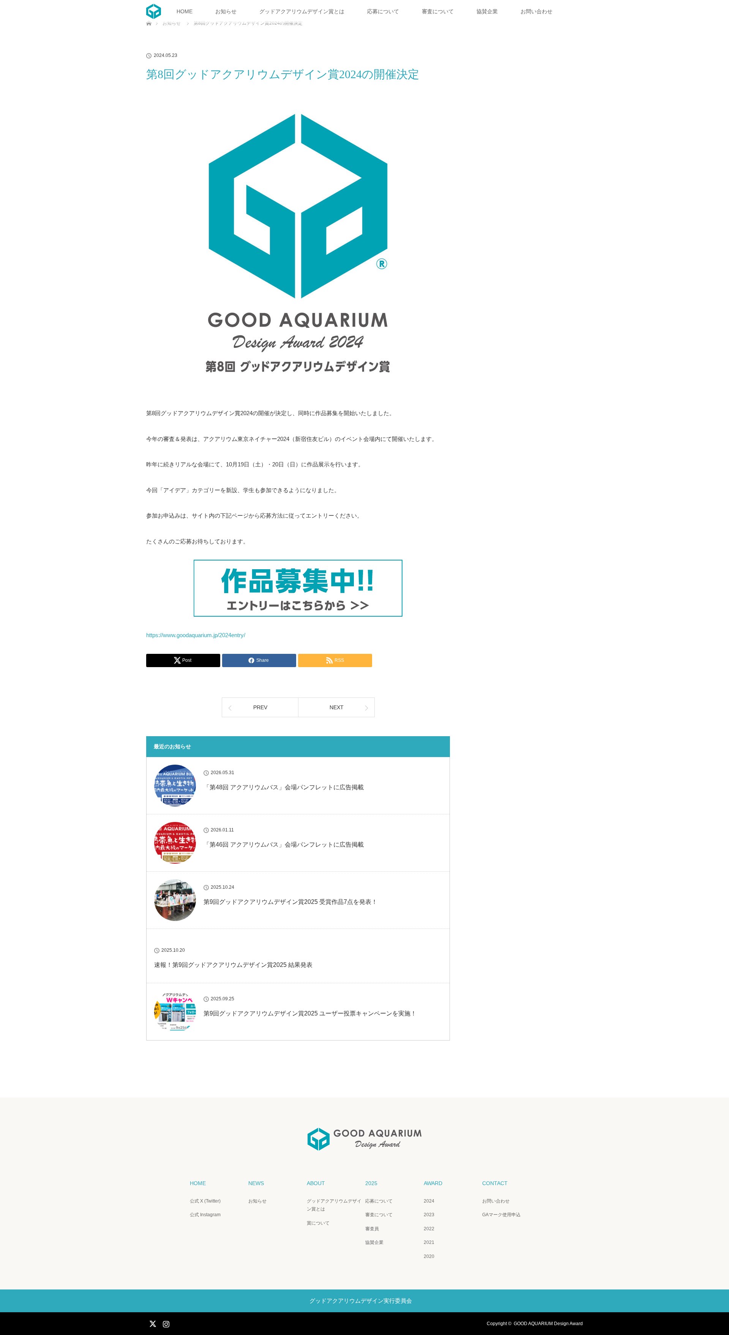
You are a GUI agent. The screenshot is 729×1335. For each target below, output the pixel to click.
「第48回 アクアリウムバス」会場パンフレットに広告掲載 (284, 787)
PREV (260, 707)
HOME (185, 11)
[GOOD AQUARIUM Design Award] (364, 1145)
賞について (318, 1223)
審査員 (372, 1228)
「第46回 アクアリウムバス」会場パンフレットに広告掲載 (284, 844)
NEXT (337, 707)
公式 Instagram (205, 1214)
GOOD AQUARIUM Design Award (548, 1323)
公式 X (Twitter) (205, 1201)
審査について (438, 11)
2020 (429, 1256)
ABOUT (316, 1183)
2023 (429, 1214)
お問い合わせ (536, 11)
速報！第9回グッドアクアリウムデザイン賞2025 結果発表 (233, 965)
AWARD (433, 1183)
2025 (371, 1183)
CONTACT (495, 1183)
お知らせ (226, 11)
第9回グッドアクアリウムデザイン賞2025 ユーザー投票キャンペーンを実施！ (310, 1013)
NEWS (256, 1183)
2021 (429, 1242)
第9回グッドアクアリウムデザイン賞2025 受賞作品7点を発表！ (290, 902)
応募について (383, 11)
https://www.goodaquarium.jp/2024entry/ (195, 635)
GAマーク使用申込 (501, 1214)
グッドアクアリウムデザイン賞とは (301, 11)
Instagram (165, 1322)
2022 (429, 1228)
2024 (429, 1201)
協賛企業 (487, 11)
